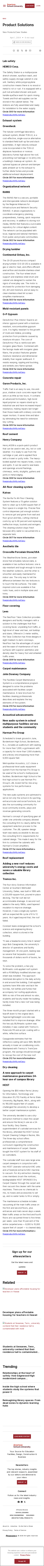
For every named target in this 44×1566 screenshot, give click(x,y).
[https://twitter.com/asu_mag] (25, 1502)
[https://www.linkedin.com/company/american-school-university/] (22, 1502)
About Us (6, 1526)
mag (4, 18)
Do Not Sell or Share (26, 1526)
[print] (40, 50)
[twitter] (22, 50)
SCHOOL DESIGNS (22, 1512)
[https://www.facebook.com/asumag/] (18, 1502)
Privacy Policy (8, 1530)
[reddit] (26, 50)
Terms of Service (20, 1530)
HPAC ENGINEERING (17, 1515)
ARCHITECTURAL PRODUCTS (22, 1518)
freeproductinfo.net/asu (14, 115)
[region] (22, 1556)
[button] (4, 5)
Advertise (13, 1526)
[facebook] (14, 50)
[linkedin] (18, 50)
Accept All (22, 1561)
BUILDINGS (30, 1515)
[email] (30, 50)
